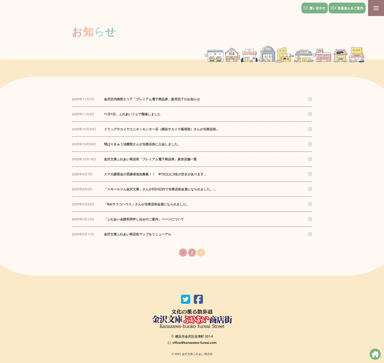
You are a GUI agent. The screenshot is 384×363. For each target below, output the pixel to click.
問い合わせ (317, 8)
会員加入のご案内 (350, 8)
